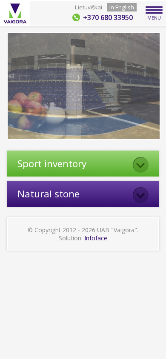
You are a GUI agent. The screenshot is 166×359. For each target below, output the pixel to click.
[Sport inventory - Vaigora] (15, 13)
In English (121, 7)
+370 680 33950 (108, 17)
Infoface (95, 238)
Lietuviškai (88, 7)
